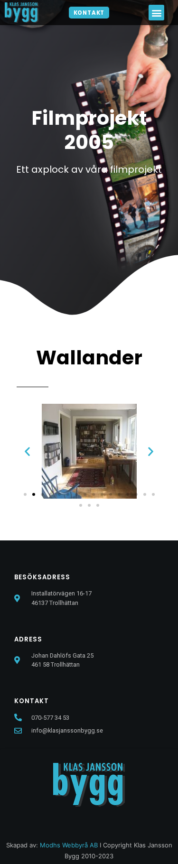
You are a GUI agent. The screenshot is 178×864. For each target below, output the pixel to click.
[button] (89, 13)
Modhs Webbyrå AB (69, 845)
